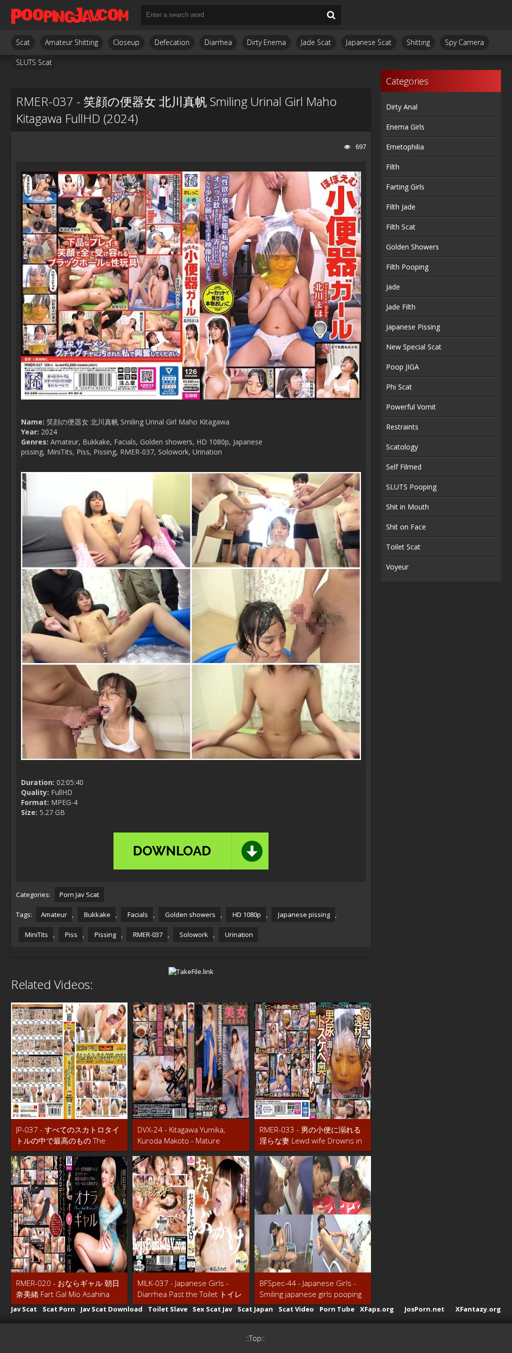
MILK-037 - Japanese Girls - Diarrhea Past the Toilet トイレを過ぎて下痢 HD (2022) (190, 1289)
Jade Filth (401, 307)
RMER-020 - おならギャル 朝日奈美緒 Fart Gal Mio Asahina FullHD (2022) (68, 1289)
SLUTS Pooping (411, 487)
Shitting (418, 42)
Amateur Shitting (71, 42)
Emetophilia (405, 147)
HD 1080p (246, 914)
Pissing (104, 934)
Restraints (402, 427)
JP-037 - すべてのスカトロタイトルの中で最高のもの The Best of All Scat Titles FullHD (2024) (68, 1135)
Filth (393, 167)
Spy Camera (464, 42)
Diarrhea (218, 42)
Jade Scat (316, 42)
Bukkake (96, 914)
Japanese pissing (303, 914)
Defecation (172, 42)
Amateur (54, 914)
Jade (393, 287)
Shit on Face (406, 527)
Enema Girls (405, 127)
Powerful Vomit (411, 407)
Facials (137, 914)
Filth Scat (401, 227)
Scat (23, 42)
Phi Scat (399, 387)
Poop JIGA (402, 367)
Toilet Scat (403, 547)
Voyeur (397, 567)
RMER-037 (147, 934)
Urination (238, 934)
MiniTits (36, 934)
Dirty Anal (402, 107)
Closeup (126, 42)
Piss (71, 934)
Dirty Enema (266, 42)
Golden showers (190, 914)
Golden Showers (412, 247)
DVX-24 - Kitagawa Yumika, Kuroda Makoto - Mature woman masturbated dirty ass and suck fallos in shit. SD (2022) (189, 1135)
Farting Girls (405, 187)
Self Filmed (404, 467)
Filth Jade (401, 207)
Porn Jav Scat (79, 894)
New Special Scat (414, 347)
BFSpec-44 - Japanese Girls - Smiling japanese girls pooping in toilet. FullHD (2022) (311, 1289)
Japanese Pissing (413, 327)
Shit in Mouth (407, 507)
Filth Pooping (407, 267)
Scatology (402, 447)
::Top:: (255, 1338)
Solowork (193, 934)
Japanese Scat (369, 42)
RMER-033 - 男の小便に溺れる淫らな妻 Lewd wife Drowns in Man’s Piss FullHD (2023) (311, 1135)
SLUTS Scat (34, 62)
